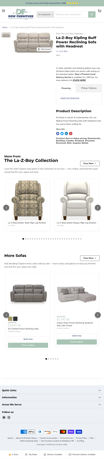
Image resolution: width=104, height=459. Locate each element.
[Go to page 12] (48, 238)
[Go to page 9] (41, 238)
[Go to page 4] (30, 238)
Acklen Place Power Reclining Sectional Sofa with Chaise (75, 324)
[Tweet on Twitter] (62, 133)
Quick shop (28, 339)
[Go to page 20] (67, 238)
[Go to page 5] (32, 238)
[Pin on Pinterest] (70, 133)
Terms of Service (66, 438)
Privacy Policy (81, 438)
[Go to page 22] (71, 238)
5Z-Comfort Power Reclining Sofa (23, 328)
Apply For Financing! (70, 98)
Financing (66, 88)
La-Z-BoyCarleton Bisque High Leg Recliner (76, 222)
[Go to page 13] (50, 238)
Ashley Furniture (14, 331)
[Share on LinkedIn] (66, 133)
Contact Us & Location (48, 438)
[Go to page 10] (44, 238)
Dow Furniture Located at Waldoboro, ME (57, 441)
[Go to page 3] (27, 238)
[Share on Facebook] (57, 133)
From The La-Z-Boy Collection (69, 33)
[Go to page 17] (60, 238)
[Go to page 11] (46, 238)
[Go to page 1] (23, 239)
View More (88, 163)
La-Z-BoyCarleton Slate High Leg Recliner (27, 222)
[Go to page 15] (55, 238)
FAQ (91, 438)
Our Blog (80, 441)
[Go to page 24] (76, 238)
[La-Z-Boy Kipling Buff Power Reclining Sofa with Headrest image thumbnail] (6, 35)
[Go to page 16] (57, 238)
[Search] (91, 14)
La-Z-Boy (63, 51)
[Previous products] (6, 208)
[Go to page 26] (80, 238)
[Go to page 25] (78, 238)
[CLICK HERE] (79, 80)
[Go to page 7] (37, 238)
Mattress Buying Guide (29, 441)
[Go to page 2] (25, 238)
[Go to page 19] (64, 238)
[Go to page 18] (62, 238)
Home (4, 27)
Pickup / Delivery (89, 88)
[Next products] (98, 208)
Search (10, 438)
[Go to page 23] (73, 238)
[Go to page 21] (69, 238)
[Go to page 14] (53, 238)
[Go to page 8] (39, 238)
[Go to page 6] (34, 238)
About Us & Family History (26, 438)
